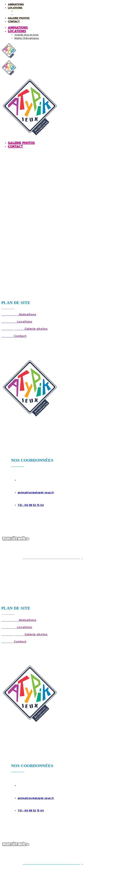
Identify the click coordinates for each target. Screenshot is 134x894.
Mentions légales (103, 558)
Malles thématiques (27, 15)
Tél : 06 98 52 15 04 (31, 505)
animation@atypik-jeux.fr (36, 492)
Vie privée (7, 561)
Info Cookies (122, 558)
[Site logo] (9, 57)
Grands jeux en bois (27, 11)
